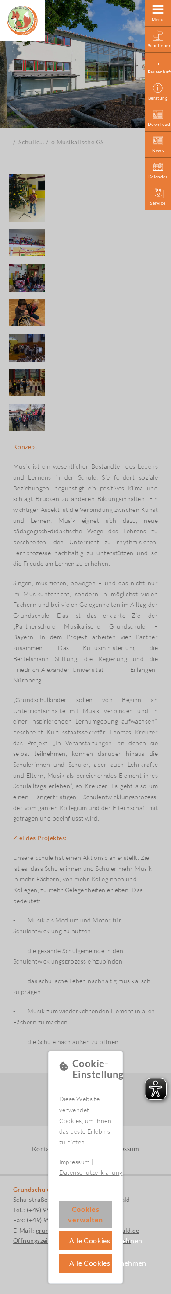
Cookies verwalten (85, 1214)
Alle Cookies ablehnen (90, 1240)
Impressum (74, 1161)
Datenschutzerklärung (91, 1172)
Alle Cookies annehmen (90, 1263)
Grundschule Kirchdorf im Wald (22, 20)
